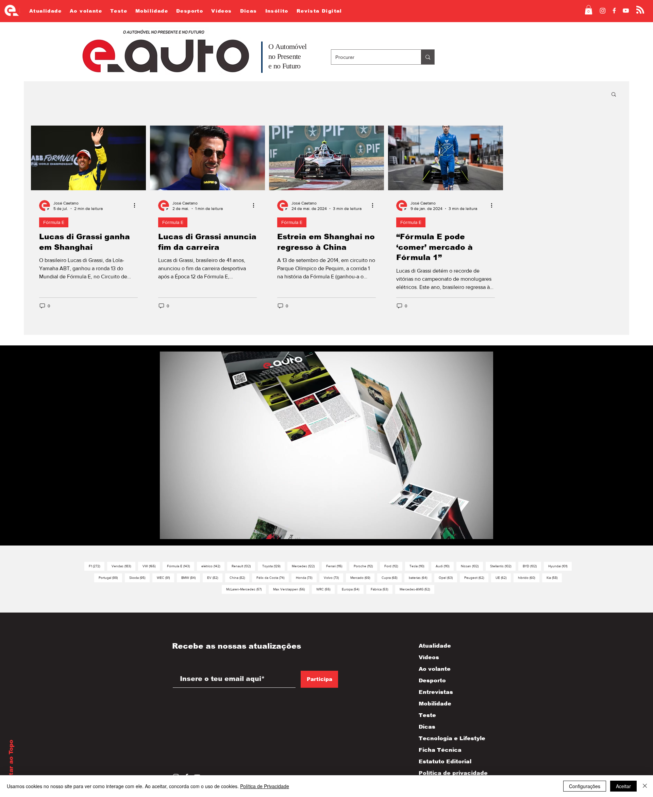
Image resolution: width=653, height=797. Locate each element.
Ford (393, 566)
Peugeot (476, 577)
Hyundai (560, 566)
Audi (445, 566)
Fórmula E (53, 222)
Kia (554, 577)
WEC (165, 577)
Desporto (432, 680)
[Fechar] (645, 786)
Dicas (427, 727)
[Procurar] (427, 57)
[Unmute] (180, 534)
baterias (420, 577)
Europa (353, 589)
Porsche (365, 566)
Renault (243, 566)
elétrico (212, 566)
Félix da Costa (272, 577)
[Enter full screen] (484, 534)
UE (503, 577)
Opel (448, 577)
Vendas (123, 566)
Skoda (139, 577)
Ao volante (435, 669)
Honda (306, 577)
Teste (427, 715)
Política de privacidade (446, 773)
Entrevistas (436, 692)
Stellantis (503, 566)
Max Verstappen (291, 589)
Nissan (472, 566)
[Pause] (168, 534)
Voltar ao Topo (11, 762)
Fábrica (381, 589)
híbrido (528, 577)
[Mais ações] (137, 205)
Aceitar (623, 786)
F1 (96, 566)
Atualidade (435, 646)
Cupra (392, 577)
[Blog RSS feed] (640, 10)
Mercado (362, 577)
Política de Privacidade (264, 786)
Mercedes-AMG (417, 589)
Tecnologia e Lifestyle (446, 738)
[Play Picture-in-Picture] (472, 534)
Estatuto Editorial (445, 761)
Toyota (273, 566)
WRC (325, 589)
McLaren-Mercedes (246, 589)
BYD (532, 566)
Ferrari (336, 566)
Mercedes (305, 566)
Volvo (333, 577)
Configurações (584, 786)
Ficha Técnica (440, 750)
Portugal (110, 577)
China (239, 577)
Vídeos (429, 657)
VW (151, 566)
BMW (190, 577)
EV (214, 577)
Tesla (419, 566)
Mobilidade (435, 703)
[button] (588, 9)
